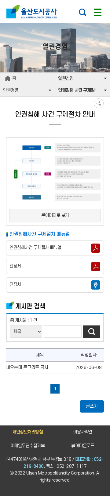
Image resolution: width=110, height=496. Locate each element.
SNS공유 (99, 103)
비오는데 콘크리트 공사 (27, 367)
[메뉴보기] (98, 12)
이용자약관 (82, 432)
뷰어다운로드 (82, 445)
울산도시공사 (33, 12)
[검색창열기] (82, 12)
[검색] (91, 331)
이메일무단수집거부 (27, 445)
